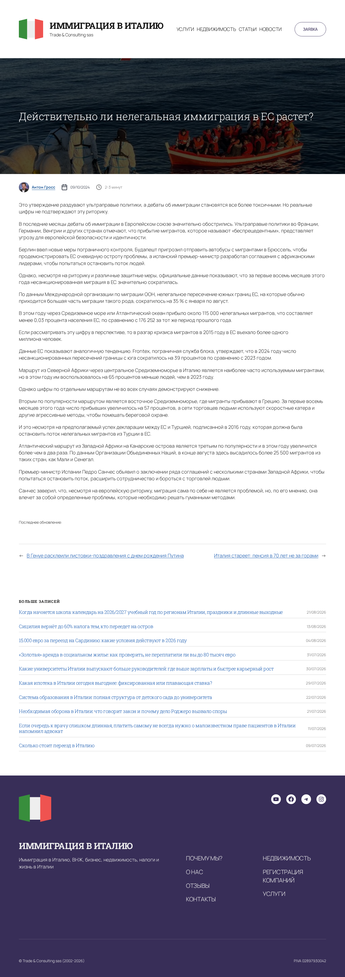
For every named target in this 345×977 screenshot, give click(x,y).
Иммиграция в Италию (107, 25)
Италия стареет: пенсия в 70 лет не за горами (266, 555)
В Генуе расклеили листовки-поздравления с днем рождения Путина (105, 555)
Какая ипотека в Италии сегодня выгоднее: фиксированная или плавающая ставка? (115, 683)
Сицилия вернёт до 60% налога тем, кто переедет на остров (86, 627)
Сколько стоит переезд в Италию (56, 746)
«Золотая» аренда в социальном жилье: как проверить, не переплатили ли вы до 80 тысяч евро (127, 655)
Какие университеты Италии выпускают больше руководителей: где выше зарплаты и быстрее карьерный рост (146, 669)
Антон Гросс (43, 187)
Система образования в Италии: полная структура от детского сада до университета (115, 697)
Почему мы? (204, 858)
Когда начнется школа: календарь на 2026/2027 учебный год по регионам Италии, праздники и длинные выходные (151, 612)
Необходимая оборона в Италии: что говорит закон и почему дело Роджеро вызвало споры (123, 711)
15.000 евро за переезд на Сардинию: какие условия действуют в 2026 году (103, 641)
